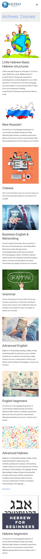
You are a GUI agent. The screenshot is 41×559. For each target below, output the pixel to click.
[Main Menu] (37, 5)
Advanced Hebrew (15, 453)
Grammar (9, 294)
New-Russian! (12, 124)
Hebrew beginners (15, 534)
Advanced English (14, 345)
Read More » (6, 489)
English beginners (14, 401)
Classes (7, 188)
